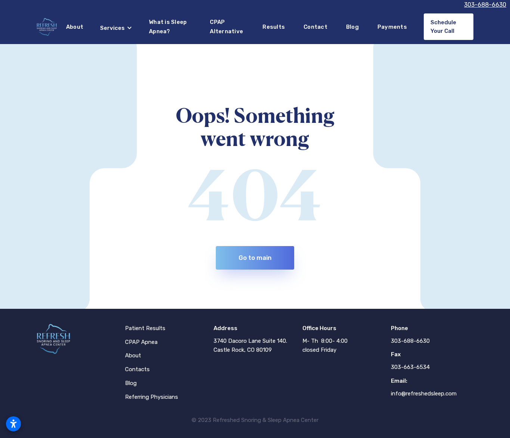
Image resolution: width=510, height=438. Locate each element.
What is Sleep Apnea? (168, 27)
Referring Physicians (151, 397)
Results (273, 27)
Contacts (137, 369)
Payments (392, 27)
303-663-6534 (410, 367)
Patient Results (145, 328)
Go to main (255, 257)
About (74, 27)
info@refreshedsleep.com (424, 393)
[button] (116, 28)
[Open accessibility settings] (13, 423)
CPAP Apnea (141, 342)
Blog (352, 27)
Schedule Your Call (443, 26)
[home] (47, 27)
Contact (315, 27)
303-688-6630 (485, 4)
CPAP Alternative (226, 27)
